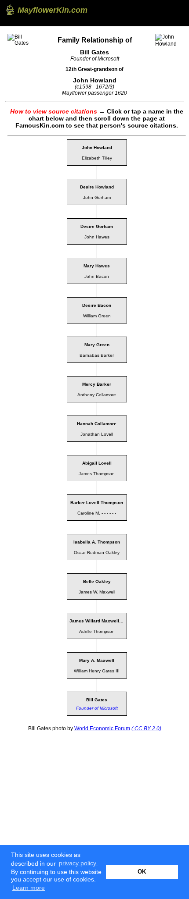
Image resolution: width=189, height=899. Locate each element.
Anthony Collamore (96, 394)
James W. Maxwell (97, 592)
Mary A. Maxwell (96, 660)
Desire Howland (97, 187)
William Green (97, 315)
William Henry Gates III (97, 670)
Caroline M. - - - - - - (96, 513)
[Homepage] (9, 9)
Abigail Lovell (97, 463)
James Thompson (97, 473)
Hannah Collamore (96, 423)
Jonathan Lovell (96, 434)
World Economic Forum (102, 728)
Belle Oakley (97, 581)
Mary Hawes (97, 265)
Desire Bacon (96, 305)
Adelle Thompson (97, 631)
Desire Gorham (96, 226)
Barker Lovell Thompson (96, 502)
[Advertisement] (71, 791)
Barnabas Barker (97, 355)
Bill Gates (96, 699)
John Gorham (97, 197)
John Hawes (96, 237)
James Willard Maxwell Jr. (97, 620)
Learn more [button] (28, 887)
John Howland (97, 147)
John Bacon (96, 276)
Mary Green (96, 344)
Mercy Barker (96, 384)
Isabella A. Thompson (96, 542)
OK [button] (142, 872)
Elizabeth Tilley (97, 158)
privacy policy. (78, 863)
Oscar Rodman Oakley (97, 552)
